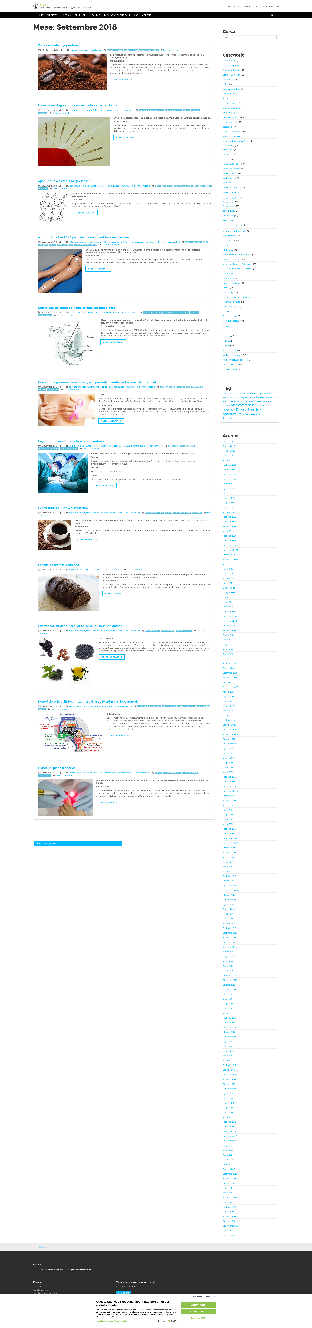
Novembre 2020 (230, 677)
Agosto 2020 (229, 692)
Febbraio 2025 (229, 517)
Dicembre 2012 (230, 1074)
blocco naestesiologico (154, 312)
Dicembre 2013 (230, 1027)
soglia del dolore (191, 110)
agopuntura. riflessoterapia (181, 446)
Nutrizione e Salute (113, 513)
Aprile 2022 (228, 597)
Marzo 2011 (228, 1160)
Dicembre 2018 (230, 786)
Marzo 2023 (228, 578)
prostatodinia (45, 315)
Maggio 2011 (228, 1150)
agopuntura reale (173, 110)
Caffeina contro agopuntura (58, 45)
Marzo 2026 (228, 460)
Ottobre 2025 (229, 484)
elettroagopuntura (77, 242)
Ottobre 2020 (229, 682)
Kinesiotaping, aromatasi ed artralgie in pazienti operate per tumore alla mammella (98, 382)
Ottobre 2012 (229, 1084)
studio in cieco (229, 178)
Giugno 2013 (228, 1046)
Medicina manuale (231, 136)
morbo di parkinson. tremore (176, 186)
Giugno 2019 (228, 758)
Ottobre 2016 (229, 895)
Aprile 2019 (228, 767)
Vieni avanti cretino (232, 321)
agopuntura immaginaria (151, 110)
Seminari (80, 15)
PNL (225, 331)
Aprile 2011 (228, 1155)
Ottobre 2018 (229, 796)
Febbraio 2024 (229, 536)
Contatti (147, 15)
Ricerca (226, 346)
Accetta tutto (198, 1305)
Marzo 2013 (228, 1060)
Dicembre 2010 (230, 1174)
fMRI (158, 186)
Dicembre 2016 (230, 885)
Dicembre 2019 (230, 729)
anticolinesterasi (114, 50)
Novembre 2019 (230, 734)
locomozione (169, 706)
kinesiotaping (75, 387)
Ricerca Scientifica (78, 50)
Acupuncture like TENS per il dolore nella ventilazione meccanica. (85, 237)
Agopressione (229, 60)
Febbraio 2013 (229, 1065)
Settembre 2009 (230, 1197)
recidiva (42, 389)
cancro (178, 387)
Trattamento (44, 775)
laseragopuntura (230, 122)
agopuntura (229, 393)
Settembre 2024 (230, 526)
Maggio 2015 (228, 961)
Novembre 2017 (230, 843)
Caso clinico (74, 312)
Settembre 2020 (230, 687)
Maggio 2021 (228, 649)
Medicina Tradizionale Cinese (236, 141)
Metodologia (229, 146)
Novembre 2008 (230, 1216)
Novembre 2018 (230, 791)
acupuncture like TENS (196, 242)
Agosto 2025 (228, 488)
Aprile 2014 (228, 1008)
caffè (126, 50)
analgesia (43, 245)
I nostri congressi (231, 103)
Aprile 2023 (228, 573)
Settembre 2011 (230, 1141)
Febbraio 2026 (229, 465)
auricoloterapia (255, 393)
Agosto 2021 (228, 635)
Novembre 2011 (230, 1136)
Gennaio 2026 (229, 470)
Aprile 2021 (228, 654)
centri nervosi (154, 706)
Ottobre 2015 (229, 942)
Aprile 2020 (228, 711)
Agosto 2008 (229, 1230)
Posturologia (92, 706)
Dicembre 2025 (230, 474)
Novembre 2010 (230, 1178)
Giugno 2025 (229, 498)
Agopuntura (74, 110)
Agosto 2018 (228, 805)
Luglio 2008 (228, 1235)
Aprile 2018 (228, 819)
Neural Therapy (230, 220)
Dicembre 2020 (230, 673)
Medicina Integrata (232, 259)
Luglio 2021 (228, 640)
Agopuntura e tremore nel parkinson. (64, 181)
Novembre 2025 (230, 479)
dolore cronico (268, 398)
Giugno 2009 (229, 1202)
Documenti (228, 79)
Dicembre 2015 (230, 933)
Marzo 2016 (228, 923)
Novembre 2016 (230, 890)
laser (165, 773)
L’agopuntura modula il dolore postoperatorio (71, 441)
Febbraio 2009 (230, 1207)
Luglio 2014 (228, 994)
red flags (227, 341)
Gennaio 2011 (229, 1169)
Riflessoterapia (95, 50)
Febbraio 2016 (229, 928)
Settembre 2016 (230, 900)
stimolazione (247, 414)
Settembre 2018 (230, 800)
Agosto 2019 (228, 748)
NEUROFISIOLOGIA (186, 706)
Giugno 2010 (229, 1188)
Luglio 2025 (228, 493)
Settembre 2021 (230, 630)
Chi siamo (52, 15)
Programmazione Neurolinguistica (239, 297)
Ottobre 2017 (229, 848)
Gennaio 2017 (229, 881)
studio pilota (228, 183)
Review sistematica (107, 773)
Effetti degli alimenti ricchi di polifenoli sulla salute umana (80, 626)
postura (201, 706)
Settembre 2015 (230, 947)
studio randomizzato (124, 110)
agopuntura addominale (234, 231)
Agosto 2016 (228, 904)
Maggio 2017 (228, 862)
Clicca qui (123, 1293)
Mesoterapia (228, 273)
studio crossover (106, 110)
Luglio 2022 (228, 583)
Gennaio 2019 (229, 781)
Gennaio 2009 (229, 1211)
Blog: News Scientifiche (117, 15)
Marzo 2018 (228, 824)
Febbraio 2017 (229, 876)
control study (229, 211)
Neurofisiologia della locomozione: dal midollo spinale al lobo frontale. (88, 701)
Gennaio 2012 (229, 1126)
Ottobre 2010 (229, 1183)
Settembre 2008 (230, 1226)
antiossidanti (167, 631)
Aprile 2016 (228, 918)
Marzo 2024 (228, 531)
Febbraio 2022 (229, 607)
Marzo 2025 (228, 512)
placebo (226, 159)
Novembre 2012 (230, 1079)
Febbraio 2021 (229, 663)
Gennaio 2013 (229, 1070)
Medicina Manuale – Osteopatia (237, 264)
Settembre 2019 (230, 744)
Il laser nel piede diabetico (57, 768)
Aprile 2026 (228, 455)
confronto (227, 398)
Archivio (95, 15)
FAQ (136, 15)
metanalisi (227, 154)
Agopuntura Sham (231, 65)
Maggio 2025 (229, 503)
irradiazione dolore (231, 108)
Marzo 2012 (228, 1117)
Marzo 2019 (228, 772)
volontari (43, 113)
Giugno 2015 (228, 956)
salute (189, 631)
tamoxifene (53, 389)
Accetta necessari (198, 1312)
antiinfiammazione (154, 513)
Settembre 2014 (230, 989)
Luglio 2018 (228, 810)
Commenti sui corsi (232, 75)
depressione (246, 398)
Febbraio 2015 (229, 975)
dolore (52, 245)
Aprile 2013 (228, 1056)
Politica (226, 288)
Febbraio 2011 (229, 1164)
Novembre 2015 (230, 937)
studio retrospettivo (232, 192)
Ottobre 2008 (229, 1221)
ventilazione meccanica (85, 245)
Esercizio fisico (229, 94)
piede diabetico (190, 773)
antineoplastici (152, 631)
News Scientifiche (89, 110)
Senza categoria (124, 706)
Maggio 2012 (228, 1108)
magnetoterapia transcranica (236, 255)
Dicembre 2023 (230, 545)
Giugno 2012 (228, 1103)
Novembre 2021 (230, 621)
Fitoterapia (228, 250)
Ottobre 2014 (229, 985)
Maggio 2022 (229, 592)
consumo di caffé (182, 513)
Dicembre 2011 (230, 1131)
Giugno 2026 (229, 446)
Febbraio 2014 (229, 1018)
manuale (257, 401)
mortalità (196, 513)
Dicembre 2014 (230, 980)
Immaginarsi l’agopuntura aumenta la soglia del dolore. (78, 105)
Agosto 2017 (228, 857)
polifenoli (179, 631)
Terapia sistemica (231, 364)
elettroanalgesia (65, 245)
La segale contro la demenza (58, 565)
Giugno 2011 (228, 1145)
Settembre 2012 (230, 1089)
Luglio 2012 (228, 1098)
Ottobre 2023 (229, 555)
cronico (236, 397)
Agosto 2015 (228, 952)
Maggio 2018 (229, 815)
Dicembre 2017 (230, 838)
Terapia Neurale (131, 312)
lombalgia (248, 401)
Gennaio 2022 (229, 611)
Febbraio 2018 (229, 829)
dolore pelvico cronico (177, 312)
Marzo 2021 (228, 659)
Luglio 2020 (228, 696)
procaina (194, 312)
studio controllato (121, 186)
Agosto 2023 (228, 564)
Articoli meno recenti (49, 843)
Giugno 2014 (228, 999)
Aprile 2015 (228, 966)
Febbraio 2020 (229, 720)
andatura (141, 706)
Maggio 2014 (228, 1004)
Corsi (66, 15)
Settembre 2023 (230, 559)
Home (40, 15)
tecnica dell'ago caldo (233, 225)
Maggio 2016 (229, 914)
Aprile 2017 (228, 867)
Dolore (84, 312)
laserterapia (74, 773)
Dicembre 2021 (230, 616)
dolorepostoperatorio (49, 448)
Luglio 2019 (228, 753)
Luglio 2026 (228, 441)
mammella (197, 387)
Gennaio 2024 (229, 540)
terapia (256, 414)
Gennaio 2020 (229, 725)
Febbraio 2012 (229, 1122)
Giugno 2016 (228, 909)
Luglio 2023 (228, 569)
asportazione (167, 387)
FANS (225, 98)
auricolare (241, 393)
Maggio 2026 (229, 451)
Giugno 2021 (228, 644)
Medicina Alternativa (232, 131)
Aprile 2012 (228, 1112)
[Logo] (62, 6)
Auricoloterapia (230, 236)
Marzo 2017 (228, 871)
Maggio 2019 (229, 763)
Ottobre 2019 (229, 739)
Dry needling (229, 215)
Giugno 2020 (229, 701)
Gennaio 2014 (229, 1023)
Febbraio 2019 (229, 777)
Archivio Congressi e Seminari (45, 1293)
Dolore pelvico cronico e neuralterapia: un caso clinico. (77, 308)
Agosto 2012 (228, 1093)
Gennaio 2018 (229, 833)
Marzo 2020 (228, 715)
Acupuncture (229, 206)
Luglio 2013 (228, 1041)
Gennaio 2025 (229, 521)
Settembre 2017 (230, 852)
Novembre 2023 (230, 550)
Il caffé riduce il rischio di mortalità (63, 508)
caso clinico (228, 150)
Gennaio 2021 (229, 668)
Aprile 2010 (228, 1193)
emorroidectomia (69, 448)
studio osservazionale (233, 355)
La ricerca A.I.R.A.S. (231, 117)
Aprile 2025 (228, 507)
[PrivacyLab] (172, 1321)
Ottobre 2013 (229, 1032)
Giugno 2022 (229, 588)
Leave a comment (171, 50)
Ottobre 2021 (229, 626)
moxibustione (229, 278)
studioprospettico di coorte (235, 360)
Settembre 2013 (230, 1037)
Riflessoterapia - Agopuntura (144, 50)
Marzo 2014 (228, 1013)
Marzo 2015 (228, 970)
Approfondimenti (77, 513)
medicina (266, 401)
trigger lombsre (230, 369)
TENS (177, 242)
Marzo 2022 (228, 602)
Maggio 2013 (228, 1051)
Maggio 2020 (229, 706)
